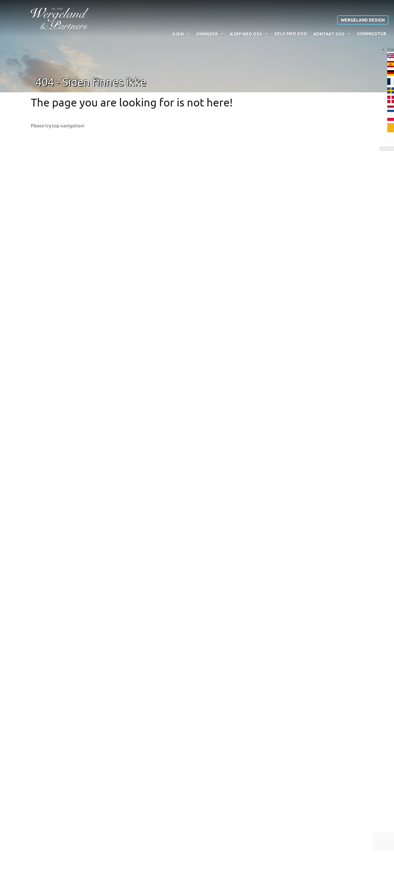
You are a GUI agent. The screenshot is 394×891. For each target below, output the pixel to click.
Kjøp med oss (246, 34)
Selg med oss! (291, 33)
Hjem (178, 34)
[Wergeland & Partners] (60, 18)
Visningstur (371, 33)
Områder (207, 34)
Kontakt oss (329, 34)
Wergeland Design (363, 20)
